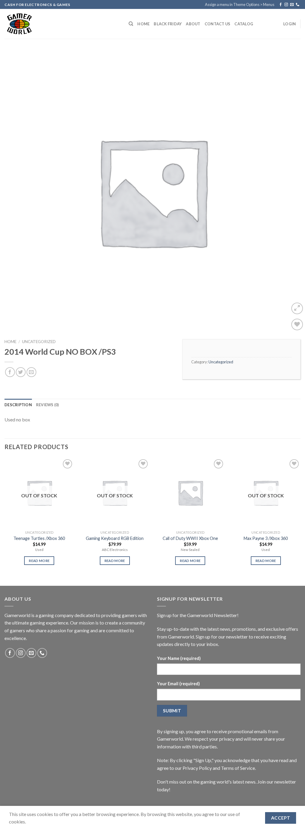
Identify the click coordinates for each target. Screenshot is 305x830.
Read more (39, 561)
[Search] (131, 23)
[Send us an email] (292, 5)
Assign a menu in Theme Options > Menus (239, 4)
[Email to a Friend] (31, 372)
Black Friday (168, 23)
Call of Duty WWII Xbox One (190, 538)
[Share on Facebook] (10, 372)
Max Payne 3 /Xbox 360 (266, 538)
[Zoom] (297, 308)
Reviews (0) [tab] (47, 404)
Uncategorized (39, 341)
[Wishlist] (297, 324)
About (193, 23)
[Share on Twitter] (21, 372)
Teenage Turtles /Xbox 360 (39, 538)
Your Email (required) (178, 683)
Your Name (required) (179, 658)
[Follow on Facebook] (280, 5)
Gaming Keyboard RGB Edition (115, 538)
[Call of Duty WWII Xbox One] (190, 492)
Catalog (243, 23)
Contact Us (218, 23)
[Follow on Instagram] (286, 5)
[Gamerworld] (62, 24)
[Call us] (297, 5)
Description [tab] (18, 404)
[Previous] (4, 516)
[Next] (300, 516)
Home (143, 23)
